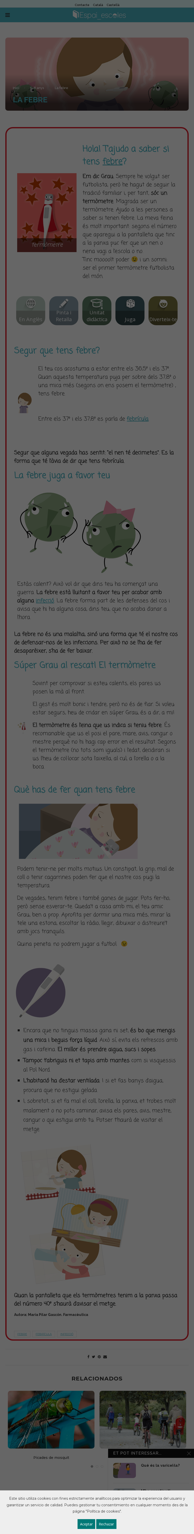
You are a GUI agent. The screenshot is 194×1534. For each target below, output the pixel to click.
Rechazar (106, 1524)
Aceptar (86, 1524)
